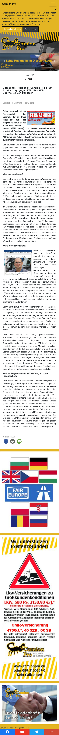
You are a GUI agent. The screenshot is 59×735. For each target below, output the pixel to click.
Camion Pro (9, 3)
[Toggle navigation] (53, 4)
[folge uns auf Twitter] (37, 732)
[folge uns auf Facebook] (7, 732)
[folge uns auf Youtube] (22, 732)
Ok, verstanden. (31, 29)
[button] (4, 60)
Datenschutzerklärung (12, 29)
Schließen (56, 9)
